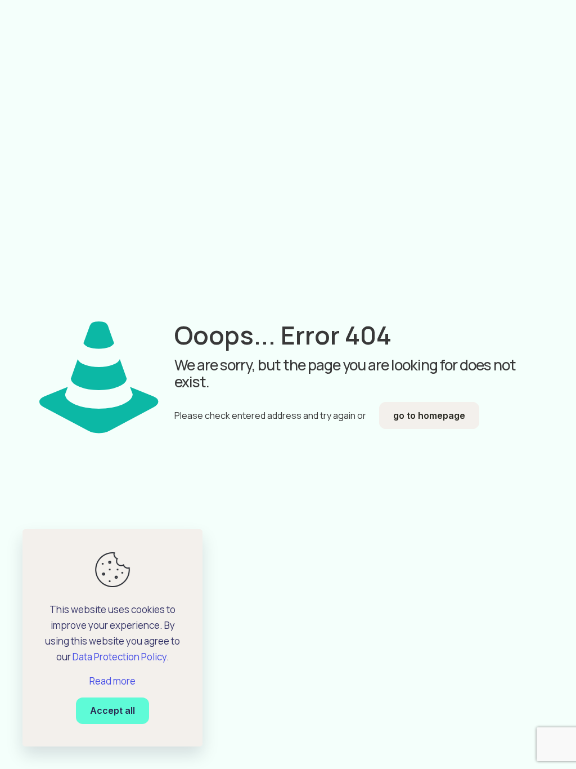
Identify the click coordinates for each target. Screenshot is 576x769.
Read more (112, 680)
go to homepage (429, 415)
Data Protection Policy (119, 656)
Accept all (112, 710)
